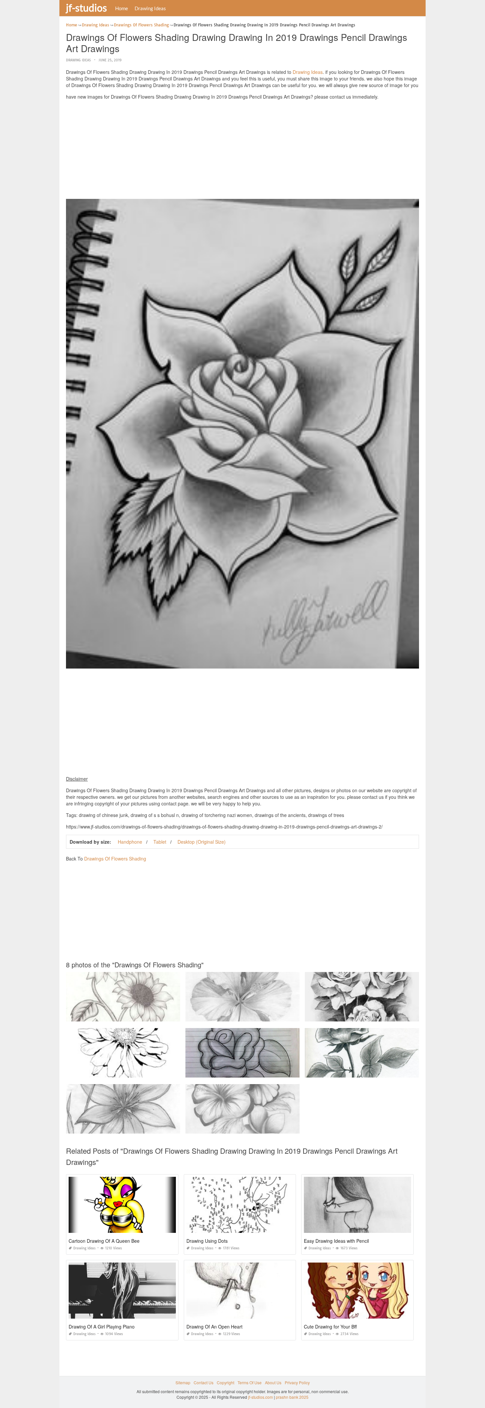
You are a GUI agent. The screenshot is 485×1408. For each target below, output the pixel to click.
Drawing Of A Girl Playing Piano (102, 1326)
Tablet (159, 841)
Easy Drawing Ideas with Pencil (336, 1240)
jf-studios (86, 8)
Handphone (130, 841)
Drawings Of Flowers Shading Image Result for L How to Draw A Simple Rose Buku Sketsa (388, 1071)
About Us (273, 1382)
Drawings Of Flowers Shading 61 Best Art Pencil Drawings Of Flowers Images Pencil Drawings (271, 1015)
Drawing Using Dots (207, 1240)
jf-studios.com (260, 1397)
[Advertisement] (242, 151)
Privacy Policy (297, 1382)
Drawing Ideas (150, 8)
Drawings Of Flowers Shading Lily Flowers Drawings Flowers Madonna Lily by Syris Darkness (152, 1015)
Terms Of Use (250, 1382)
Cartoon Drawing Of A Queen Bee (104, 1240)
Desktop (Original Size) (202, 841)
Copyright (225, 1382)
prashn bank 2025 (292, 1397)
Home (121, 8)
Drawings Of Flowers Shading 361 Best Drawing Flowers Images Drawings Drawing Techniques (154, 1071)
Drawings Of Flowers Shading (115, 858)
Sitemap (183, 1382)
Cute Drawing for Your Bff (330, 1326)
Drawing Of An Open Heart (214, 1326)
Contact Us (203, 1382)
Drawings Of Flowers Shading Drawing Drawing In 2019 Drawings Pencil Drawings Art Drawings (273, 1071)
